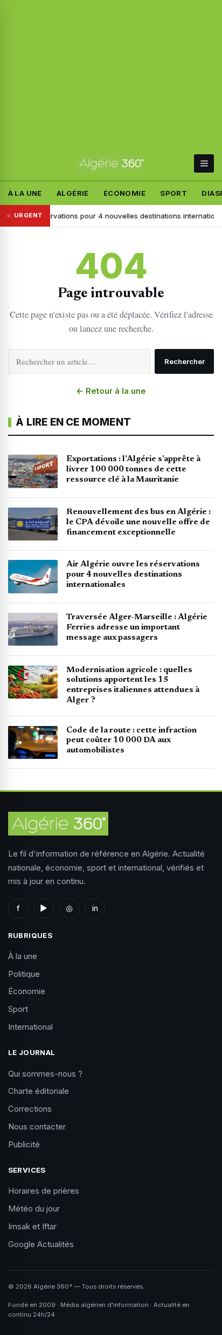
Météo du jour (34, 1208)
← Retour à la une (111, 391)
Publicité (24, 1144)
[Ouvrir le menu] (204, 163)
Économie (124, 193)
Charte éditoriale (38, 1091)
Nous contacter (37, 1126)
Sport (173, 193)
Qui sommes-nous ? (45, 1074)
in (95, 908)
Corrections (30, 1109)
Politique (24, 974)
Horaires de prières (43, 1191)
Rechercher (184, 361)
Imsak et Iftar (32, 1226)
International (30, 1027)
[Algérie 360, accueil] (111, 163)
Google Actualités (41, 1244)
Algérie (73, 193)
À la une (25, 193)
